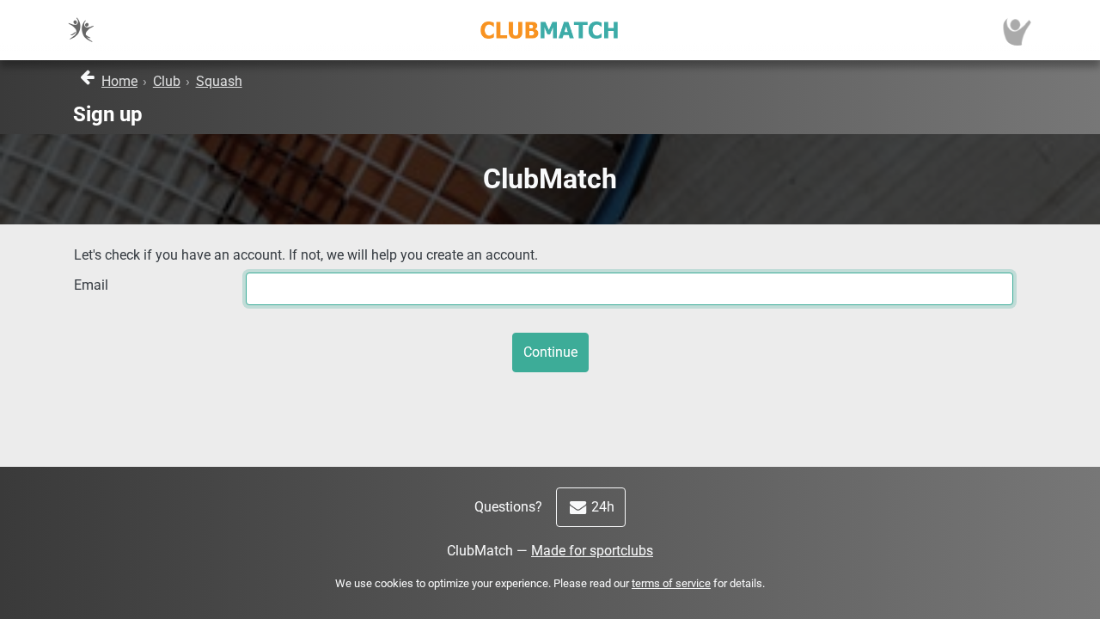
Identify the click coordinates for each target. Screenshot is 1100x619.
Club (166, 81)
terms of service (671, 583)
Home (119, 81)
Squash (219, 81)
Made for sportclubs (592, 550)
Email (91, 285)
